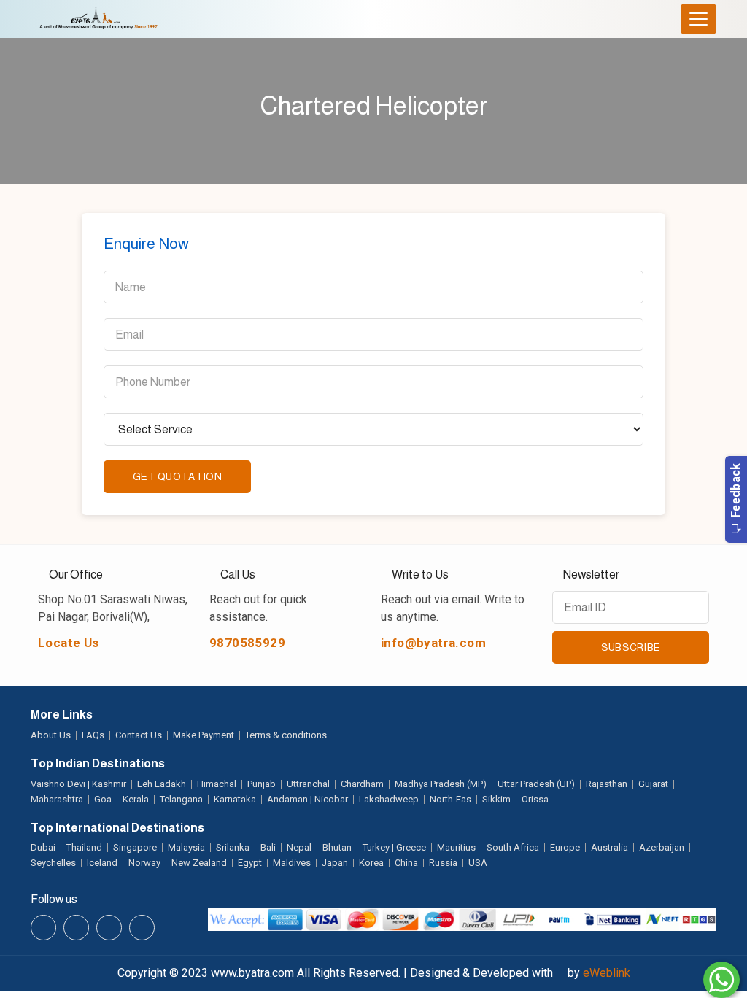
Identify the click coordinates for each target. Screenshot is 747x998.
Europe (565, 847)
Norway (144, 862)
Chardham (362, 783)
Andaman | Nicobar (307, 799)
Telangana (181, 799)
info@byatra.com (433, 642)
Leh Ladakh (161, 783)
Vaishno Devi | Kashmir (78, 783)
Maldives (292, 862)
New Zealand (199, 862)
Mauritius (456, 847)
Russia (443, 862)
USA (477, 862)
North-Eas (450, 799)
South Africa (513, 847)
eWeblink (606, 973)
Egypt (250, 862)
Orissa (535, 799)
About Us (51, 735)
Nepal (299, 847)
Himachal (216, 783)
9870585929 (247, 642)
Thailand (84, 847)
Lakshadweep (389, 799)
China (406, 862)
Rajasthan (606, 783)
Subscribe (631, 647)
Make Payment (203, 735)
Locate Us (68, 642)
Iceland (102, 862)
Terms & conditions (286, 735)
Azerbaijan (661, 847)
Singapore (135, 847)
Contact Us (138, 735)
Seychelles (53, 862)
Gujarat (653, 783)
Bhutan (337, 847)
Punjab (261, 783)
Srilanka (232, 847)
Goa (103, 799)
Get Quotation (177, 476)
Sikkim (496, 799)
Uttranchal (308, 783)
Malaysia (186, 847)
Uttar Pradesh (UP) (536, 783)
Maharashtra (57, 799)
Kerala (136, 799)
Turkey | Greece (394, 847)
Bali (268, 847)
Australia (609, 847)
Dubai (43, 847)
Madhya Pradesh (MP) (441, 783)
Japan (335, 862)
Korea (371, 862)
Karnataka (235, 799)
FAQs (93, 735)
